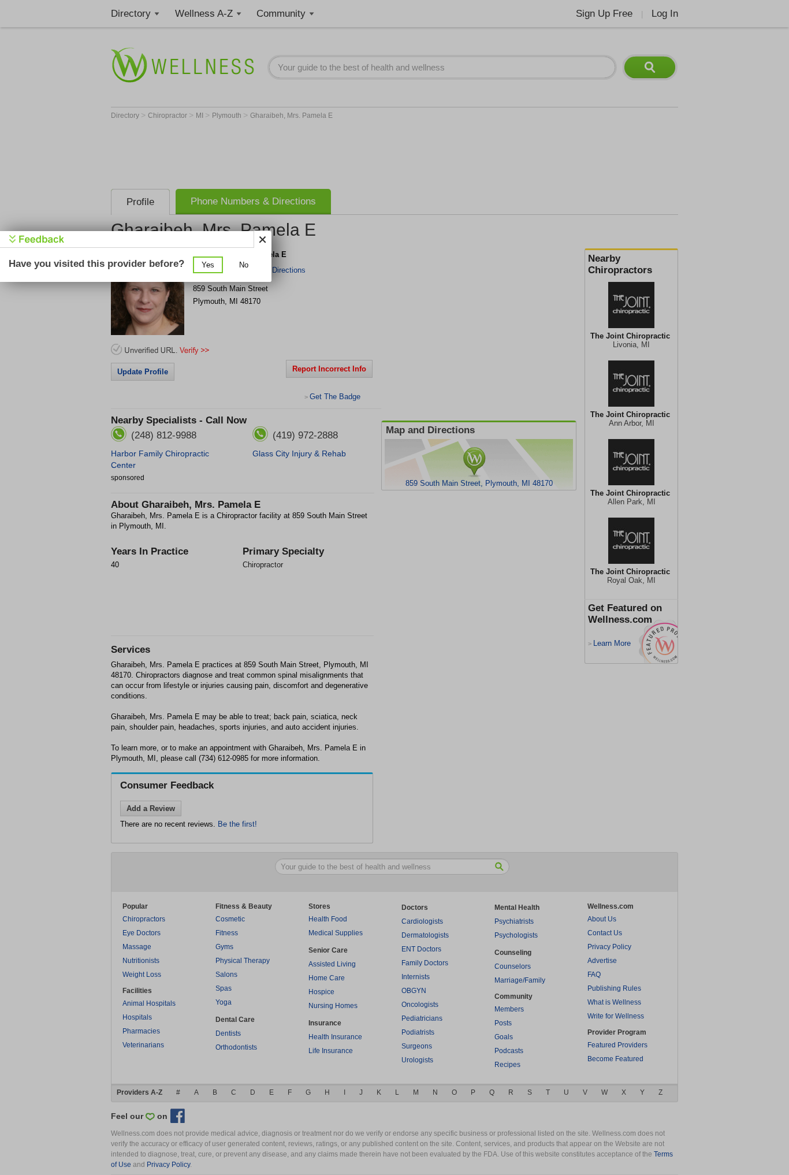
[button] (208, 264)
